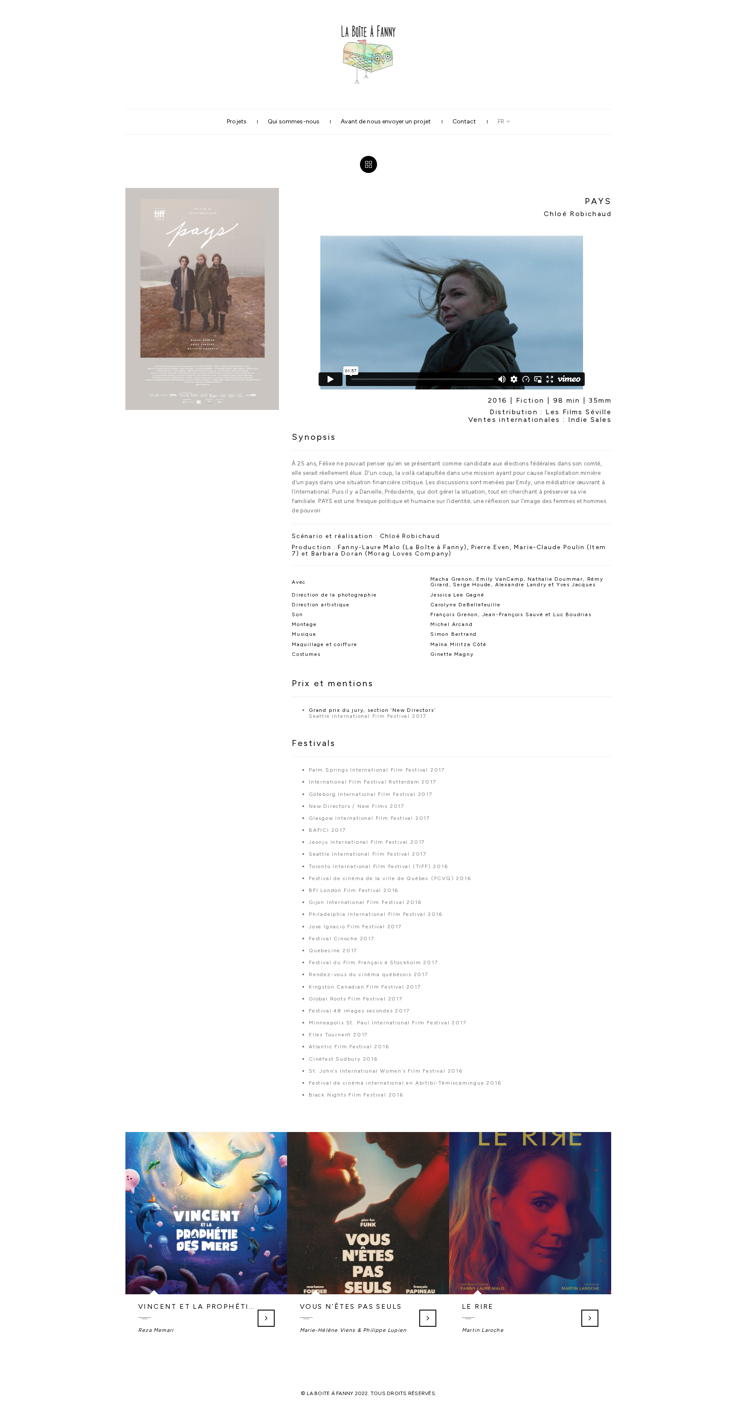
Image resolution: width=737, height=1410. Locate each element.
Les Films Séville (578, 412)
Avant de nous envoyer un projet (386, 121)
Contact (464, 121)
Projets (237, 121)
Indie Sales (590, 419)
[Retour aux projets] (368, 164)
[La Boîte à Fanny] (368, 23)
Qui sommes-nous (293, 121)
